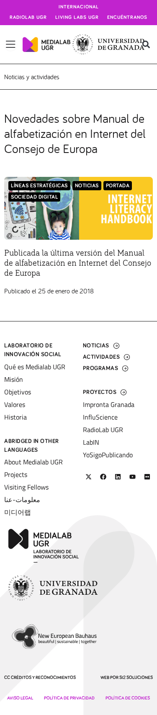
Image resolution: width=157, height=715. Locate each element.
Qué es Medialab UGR (34, 367)
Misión (13, 379)
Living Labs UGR (77, 17)
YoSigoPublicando (108, 455)
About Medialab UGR (33, 462)
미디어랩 (17, 512)
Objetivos (17, 392)
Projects (15, 474)
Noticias (87, 186)
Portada (118, 186)
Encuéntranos (127, 17)
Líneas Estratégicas (39, 186)
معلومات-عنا (22, 499)
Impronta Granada (108, 404)
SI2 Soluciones (136, 677)
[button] (146, 45)
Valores (14, 404)
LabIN (91, 442)
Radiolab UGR (28, 17)
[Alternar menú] (10, 44)
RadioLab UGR (103, 429)
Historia (15, 417)
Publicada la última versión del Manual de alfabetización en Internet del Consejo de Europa (77, 263)
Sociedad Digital (34, 197)
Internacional (79, 7)
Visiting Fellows (26, 487)
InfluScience (100, 417)
